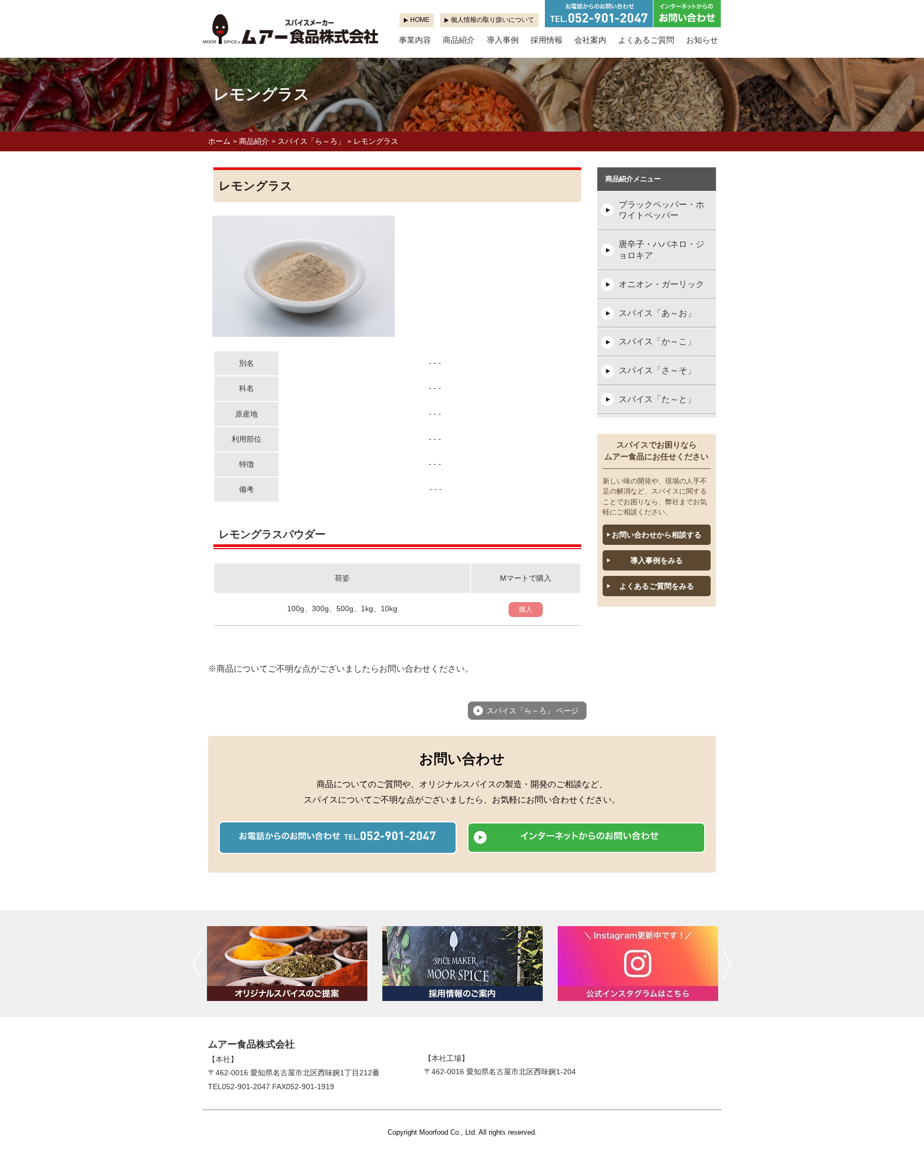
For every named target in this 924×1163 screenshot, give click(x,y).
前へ (197, 964)
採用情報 (546, 39)
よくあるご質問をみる (656, 586)
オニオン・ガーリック (661, 284)
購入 (525, 609)
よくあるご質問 (646, 39)
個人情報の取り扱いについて (492, 20)
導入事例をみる (656, 560)
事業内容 (415, 39)
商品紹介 (459, 39)
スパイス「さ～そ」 (657, 370)
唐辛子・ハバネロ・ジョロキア (661, 250)
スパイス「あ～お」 (657, 313)
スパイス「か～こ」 (657, 341)
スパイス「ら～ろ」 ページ (533, 710)
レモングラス (375, 141)
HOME (419, 20)
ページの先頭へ (901, 1140)
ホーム (219, 141)
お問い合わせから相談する (657, 534)
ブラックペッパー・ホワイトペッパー (661, 210)
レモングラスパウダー (272, 534)
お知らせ (702, 39)
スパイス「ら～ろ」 (311, 141)
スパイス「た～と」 (657, 399)
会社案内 (590, 39)
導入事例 (503, 39)
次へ (727, 964)
